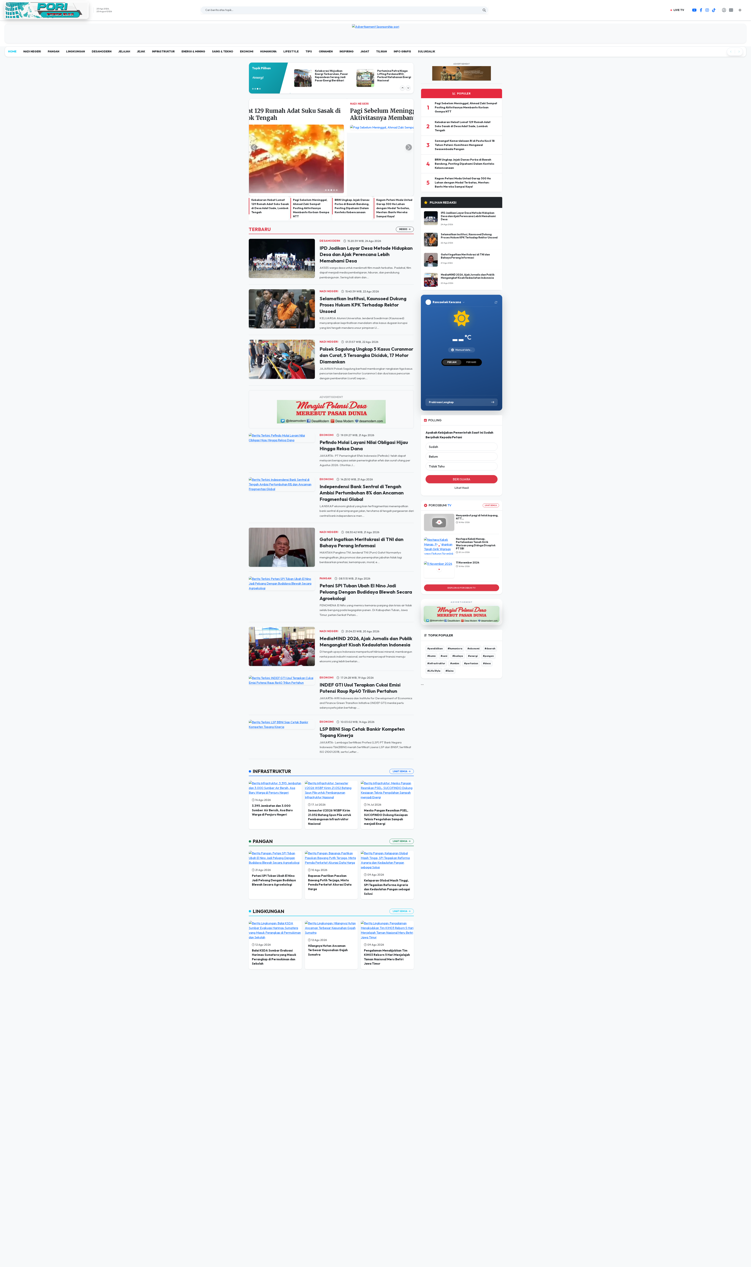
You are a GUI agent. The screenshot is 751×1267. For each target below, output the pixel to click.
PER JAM (451, 362)
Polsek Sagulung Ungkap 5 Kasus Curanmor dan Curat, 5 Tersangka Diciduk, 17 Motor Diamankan (366, 292)
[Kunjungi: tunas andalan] (375, 26)
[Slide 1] (326, 126)
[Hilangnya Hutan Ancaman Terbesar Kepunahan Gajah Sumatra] (331, 864)
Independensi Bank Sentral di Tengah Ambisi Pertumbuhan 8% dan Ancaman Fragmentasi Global (362, 429)
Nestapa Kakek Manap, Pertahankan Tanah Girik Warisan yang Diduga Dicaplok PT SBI (475, 543)
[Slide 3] (331, 126)
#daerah (490, 648)
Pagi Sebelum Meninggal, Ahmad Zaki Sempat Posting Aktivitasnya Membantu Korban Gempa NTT (311, 145)
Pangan (325, 515)
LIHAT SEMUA (491, 505)
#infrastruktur (436, 663)
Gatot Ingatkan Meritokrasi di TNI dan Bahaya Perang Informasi (465, 256)
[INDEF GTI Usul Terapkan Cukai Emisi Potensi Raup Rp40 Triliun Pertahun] (282, 616)
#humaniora (455, 648)
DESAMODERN (101, 51)
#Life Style (433, 670)
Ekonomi (327, 371)
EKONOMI (246, 51)
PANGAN (53, 51)
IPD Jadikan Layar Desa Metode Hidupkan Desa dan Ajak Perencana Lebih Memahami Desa (366, 191)
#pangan (488, 655)
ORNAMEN (326, 51)
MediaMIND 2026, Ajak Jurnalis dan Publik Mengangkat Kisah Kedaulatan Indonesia (467, 276)
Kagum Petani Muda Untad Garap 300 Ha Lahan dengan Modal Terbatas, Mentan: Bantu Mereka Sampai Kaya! (394, 145)
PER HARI (471, 362)
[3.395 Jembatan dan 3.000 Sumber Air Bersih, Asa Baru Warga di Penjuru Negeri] (275, 724)
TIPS (308, 51)
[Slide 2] (328, 126)
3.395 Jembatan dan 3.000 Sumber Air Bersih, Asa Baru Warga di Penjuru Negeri (272, 746)
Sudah (433, 447)
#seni (444, 655)
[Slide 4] (334, 126)
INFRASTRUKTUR (163, 51)
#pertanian (471, 663)
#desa (487, 663)
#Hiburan (259, 77)
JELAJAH (124, 51)
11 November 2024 (467, 562)
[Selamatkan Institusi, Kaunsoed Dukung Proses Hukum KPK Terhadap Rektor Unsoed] (282, 245)
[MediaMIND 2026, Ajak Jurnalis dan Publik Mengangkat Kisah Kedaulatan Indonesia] (282, 583)
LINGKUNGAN (75, 51)
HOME (12, 51)
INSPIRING (347, 51)
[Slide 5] (337, 126)
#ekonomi (473, 648)
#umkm (454, 663)
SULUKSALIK (426, 51)
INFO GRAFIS (402, 51)
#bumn (431, 655)
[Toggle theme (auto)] (741, 10)
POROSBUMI (440, 505)
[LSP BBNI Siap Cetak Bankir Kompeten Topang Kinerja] (282, 661)
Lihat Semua (400, 708)
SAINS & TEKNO (222, 51)
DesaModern (330, 177)
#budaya (457, 655)
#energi (473, 655)
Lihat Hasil (462, 488)
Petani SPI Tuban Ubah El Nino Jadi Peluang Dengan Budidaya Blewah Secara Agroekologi (366, 528)
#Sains (450, 670)
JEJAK (141, 51)
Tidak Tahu (437, 466)
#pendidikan (435, 648)
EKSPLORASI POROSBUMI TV (461, 587)
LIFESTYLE (291, 51)
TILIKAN (381, 51)
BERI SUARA (461, 479)
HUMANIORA (268, 51)
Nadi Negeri (329, 228)
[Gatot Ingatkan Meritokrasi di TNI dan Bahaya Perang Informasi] (282, 483)
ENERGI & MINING (193, 51)
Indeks (403, 165)
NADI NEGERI (32, 51)
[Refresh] (496, 302)
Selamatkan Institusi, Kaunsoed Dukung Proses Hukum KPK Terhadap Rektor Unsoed (363, 241)
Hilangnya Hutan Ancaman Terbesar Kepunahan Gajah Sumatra (328, 887)
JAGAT (364, 51)
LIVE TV (678, 10)
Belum (433, 456)
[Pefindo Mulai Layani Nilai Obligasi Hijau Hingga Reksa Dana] (282, 374)
